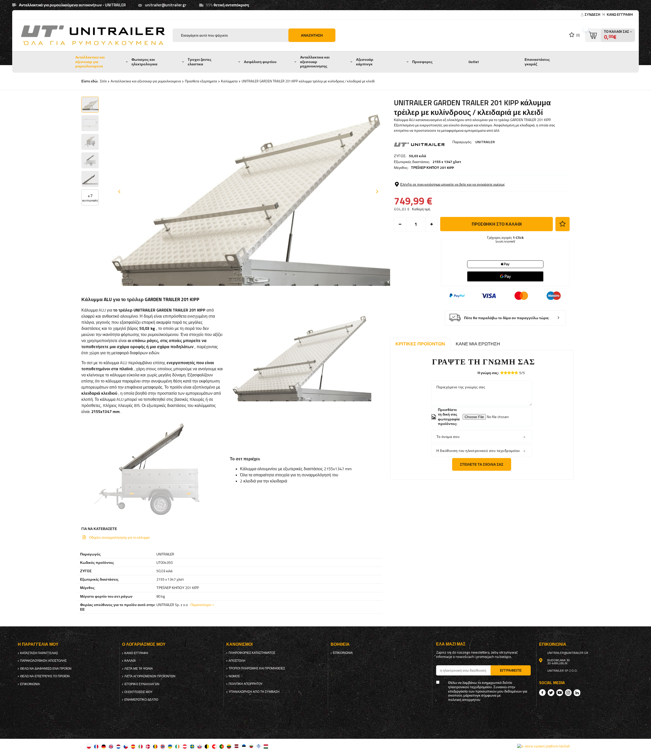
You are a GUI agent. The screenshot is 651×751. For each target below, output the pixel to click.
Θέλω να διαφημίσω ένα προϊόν (45, 668)
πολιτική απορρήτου (246, 683)
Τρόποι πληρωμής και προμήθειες (257, 668)
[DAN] (148, 746)
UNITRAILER (485, 141)
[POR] (221, 746)
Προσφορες (422, 61)
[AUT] (184, 746)
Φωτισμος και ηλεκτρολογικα (144, 62)
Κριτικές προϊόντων (420, 343)
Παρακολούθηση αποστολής (43, 660)
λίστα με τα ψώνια (138, 668)
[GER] (103, 746)
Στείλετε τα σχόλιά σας (481, 464)
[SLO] (199, 746)
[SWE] (192, 746)
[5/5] (516, 373)
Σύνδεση (593, 14)
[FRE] (96, 746)
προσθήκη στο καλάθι (497, 224)
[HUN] (266, 746)
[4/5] (512, 373)
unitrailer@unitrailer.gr (165, 5)
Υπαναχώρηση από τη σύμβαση (254, 691)
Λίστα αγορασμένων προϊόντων (149, 676)
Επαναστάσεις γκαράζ (537, 62)
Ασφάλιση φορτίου (260, 61)
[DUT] (118, 746)
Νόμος (234, 676)
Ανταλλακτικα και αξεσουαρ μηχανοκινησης (315, 62)
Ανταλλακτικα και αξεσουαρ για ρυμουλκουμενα (90, 62)
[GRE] (258, 746)
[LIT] (229, 746)
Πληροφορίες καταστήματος (252, 652)
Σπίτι (103, 81)
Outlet (473, 61)
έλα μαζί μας (451, 644)
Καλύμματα (229, 81)
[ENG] (111, 746)
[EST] (243, 746)
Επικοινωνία (30, 684)
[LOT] (236, 746)
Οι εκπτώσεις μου (138, 692)
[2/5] (505, 373)
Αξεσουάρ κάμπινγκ (364, 62)
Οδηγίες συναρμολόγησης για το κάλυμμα (119, 537)
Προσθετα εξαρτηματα (201, 81)
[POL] (89, 746)
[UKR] (170, 746)
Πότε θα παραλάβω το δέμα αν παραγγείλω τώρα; (506, 318)
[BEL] (207, 746)
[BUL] (251, 746)
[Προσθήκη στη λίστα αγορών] (562, 224)
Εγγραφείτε (511, 670)
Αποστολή (237, 660)
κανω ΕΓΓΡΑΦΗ (620, 14)
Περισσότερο (200, 604)
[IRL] (177, 746)
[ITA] (140, 746)
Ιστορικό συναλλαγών (141, 684)
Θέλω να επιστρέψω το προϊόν (45, 676)
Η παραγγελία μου (38, 644)
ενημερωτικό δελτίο (141, 699)
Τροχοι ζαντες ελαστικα (199, 62)
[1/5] (502, 373)
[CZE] (125, 746)
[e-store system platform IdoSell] (543, 746)
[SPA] (133, 746)
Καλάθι (130, 660)
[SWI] (214, 746)
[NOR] (162, 746)
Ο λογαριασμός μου (144, 644)
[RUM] (155, 746)
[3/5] (509, 373)
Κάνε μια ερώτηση (478, 343)
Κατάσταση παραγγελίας (39, 653)
